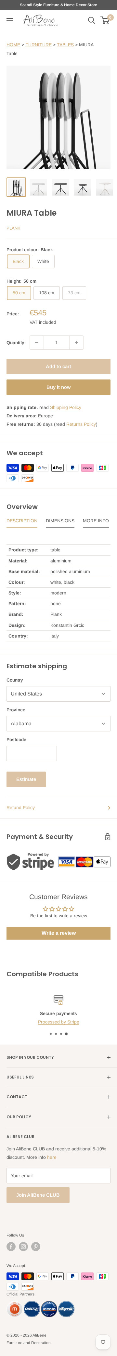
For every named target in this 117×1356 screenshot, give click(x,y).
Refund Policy (20, 807)
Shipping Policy (65, 407)
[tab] (21, 522)
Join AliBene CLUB (38, 1195)
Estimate (26, 779)
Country (14, 680)
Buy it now (58, 387)
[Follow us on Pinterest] (35, 1246)
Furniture (38, 44)
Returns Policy (81, 424)
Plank (13, 228)
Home (13, 44)
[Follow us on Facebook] (11, 1246)
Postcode (16, 739)
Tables (65, 44)
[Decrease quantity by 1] (37, 342)
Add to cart (58, 366)
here (52, 1157)
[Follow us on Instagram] (23, 1246)
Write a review (59, 933)
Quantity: (16, 342)
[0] (105, 20)
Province (15, 709)
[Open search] (91, 20)
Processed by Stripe (58, 1022)
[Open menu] (9, 20)
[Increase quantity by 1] (76, 342)
